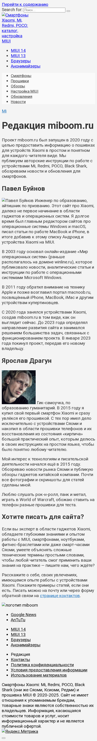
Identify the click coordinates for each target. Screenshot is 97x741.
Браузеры (21, 60)
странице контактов (60, 595)
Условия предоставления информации (49, 670)
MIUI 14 (18, 50)
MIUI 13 (18, 55)
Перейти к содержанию (25, 4)
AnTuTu (18, 619)
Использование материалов (39, 675)
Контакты (20, 659)
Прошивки (20, 81)
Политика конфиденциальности (42, 664)
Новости (18, 101)
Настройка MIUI (24, 91)
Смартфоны (21, 75)
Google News (23, 614)
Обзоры (18, 86)
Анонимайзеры (25, 66)
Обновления (21, 96)
